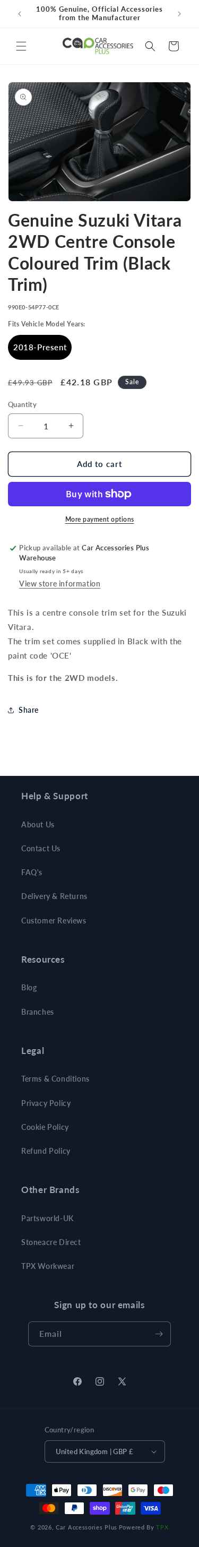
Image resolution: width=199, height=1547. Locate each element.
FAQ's (31, 872)
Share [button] (29, 709)
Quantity (22, 404)
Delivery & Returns (54, 896)
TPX (162, 1527)
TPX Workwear (47, 1266)
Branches (37, 1011)
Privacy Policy (46, 1103)
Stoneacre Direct (51, 1242)
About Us (38, 824)
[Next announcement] (179, 13)
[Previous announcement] (19, 13)
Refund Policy (46, 1150)
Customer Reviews (53, 920)
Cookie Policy (45, 1126)
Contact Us (40, 848)
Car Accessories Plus (86, 1527)
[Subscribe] (158, 1333)
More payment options (99, 519)
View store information (59, 583)
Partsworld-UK (47, 1218)
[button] (21, 46)
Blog (29, 987)
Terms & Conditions (55, 1078)
